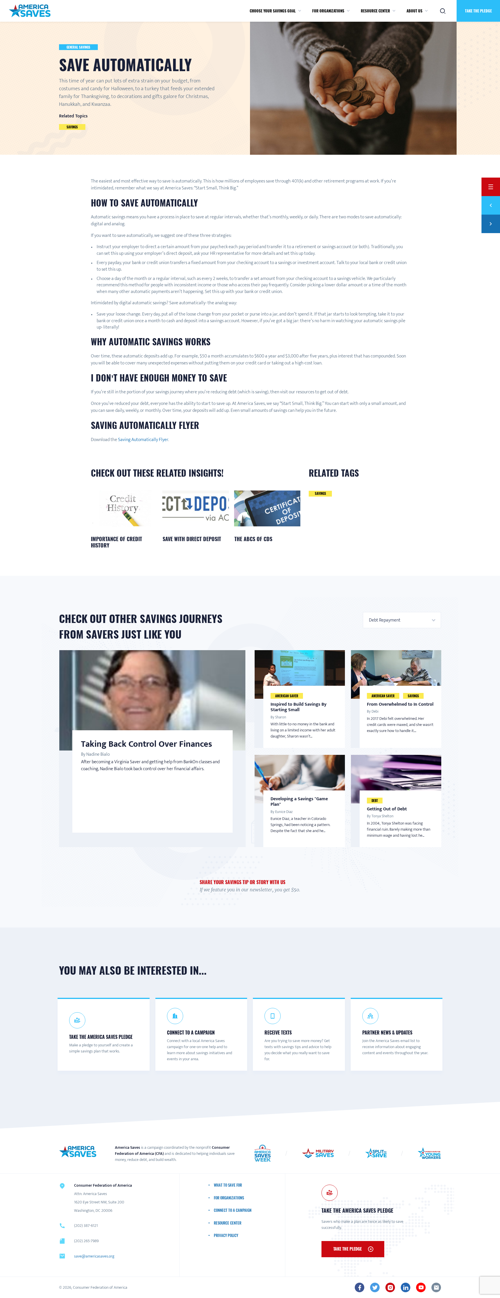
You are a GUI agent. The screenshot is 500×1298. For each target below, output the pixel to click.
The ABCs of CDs (253, 539)
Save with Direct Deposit (192, 539)
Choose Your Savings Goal (273, 11)
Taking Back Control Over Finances (146, 744)
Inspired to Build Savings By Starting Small (298, 707)
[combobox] (402, 620)
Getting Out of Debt (387, 809)
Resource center (375, 11)
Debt (375, 800)
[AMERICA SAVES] (30, 11)
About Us (414, 11)
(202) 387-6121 (86, 1225)
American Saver (286, 696)
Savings (72, 127)
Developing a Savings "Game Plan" (299, 801)
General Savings (78, 47)
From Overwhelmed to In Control (400, 704)
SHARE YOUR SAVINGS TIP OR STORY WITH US (242, 882)
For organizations (328, 11)
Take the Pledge (478, 11)
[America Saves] (78, 1151)
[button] (300, 11)
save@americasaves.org (94, 1256)
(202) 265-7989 (86, 1241)
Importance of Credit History (116, 542)
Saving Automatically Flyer (143, 440)
